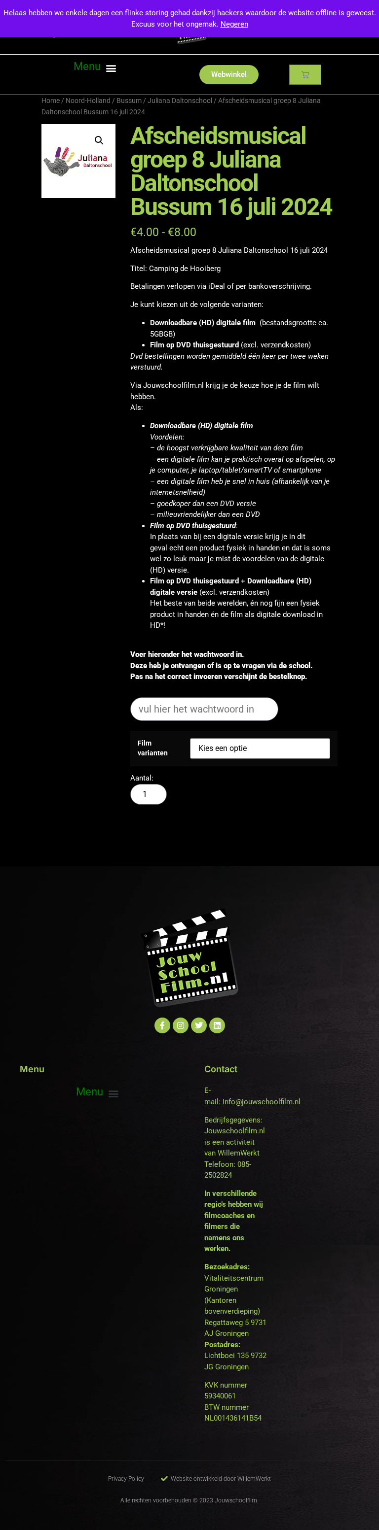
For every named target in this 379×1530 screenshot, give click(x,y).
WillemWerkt (239, 1153)
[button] (95, 68)
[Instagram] (181, 1025)
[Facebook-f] (162, 1025)
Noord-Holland (88, 100)
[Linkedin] (217, 1025)
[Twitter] (199, 1025)
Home (50, 100)
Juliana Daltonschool (180, 100)
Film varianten (153, 748)
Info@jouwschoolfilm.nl (262, 1101)
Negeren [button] (234, 24)
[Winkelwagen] (305, 75)
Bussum (129, 100)
